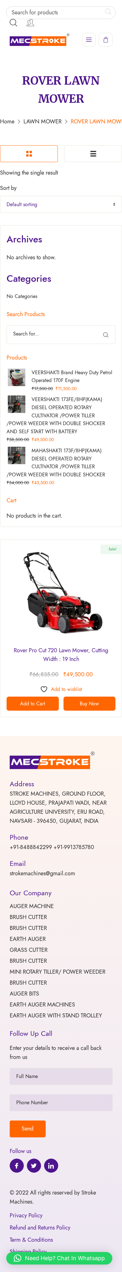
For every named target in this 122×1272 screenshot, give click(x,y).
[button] (59, 1258)
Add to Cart (32, 703)
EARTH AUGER (28, 939)
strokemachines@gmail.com (42, 873)
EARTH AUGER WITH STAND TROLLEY (56, 1015)
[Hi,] (30, 23)
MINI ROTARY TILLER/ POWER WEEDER (57, 972)
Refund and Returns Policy (40, 1228)
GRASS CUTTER (29, 950)
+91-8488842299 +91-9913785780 (52, 847)
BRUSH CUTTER (28, 917)
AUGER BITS (24, 994)
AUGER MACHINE (32, 906)
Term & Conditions (31, 1240)
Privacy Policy (26, 1215)
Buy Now (89, 703)
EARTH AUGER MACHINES (42, 1004)
